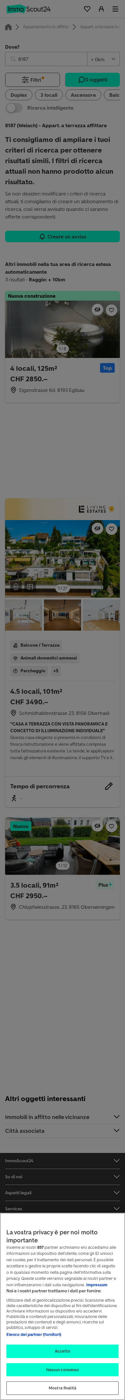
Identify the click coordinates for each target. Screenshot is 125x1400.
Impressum (96, 1285)
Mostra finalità (62, 1388)
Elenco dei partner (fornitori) (33, 1334)
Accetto (62, 1351)
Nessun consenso (62, 1369)
